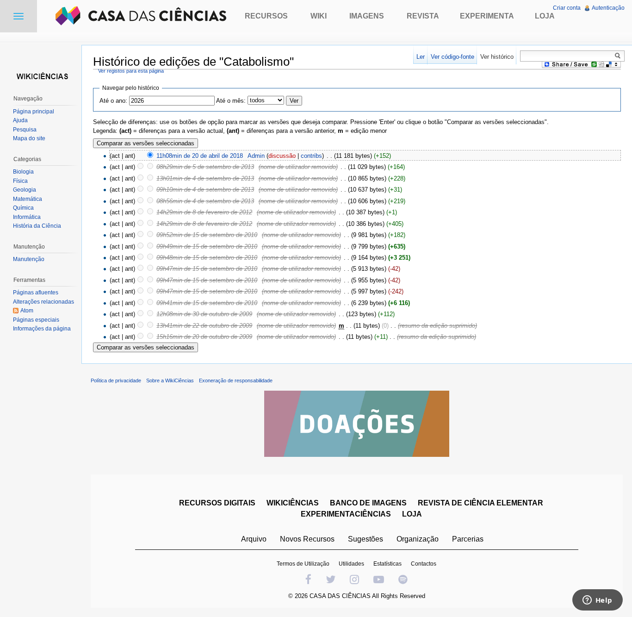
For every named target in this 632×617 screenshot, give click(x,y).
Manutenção (28, 259)
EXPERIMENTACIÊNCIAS (346, 514)
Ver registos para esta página (131, 71)
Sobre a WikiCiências (170, 380)
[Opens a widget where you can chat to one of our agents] (597, 600)
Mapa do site (29, 138)
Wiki (318, 16)
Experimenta (487, 16)
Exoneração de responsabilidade (236, 380)
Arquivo (253, 539)
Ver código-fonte (452, 56)
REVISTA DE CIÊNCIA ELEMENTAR (480, 503)
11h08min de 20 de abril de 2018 (199, 155)
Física (20, 181)
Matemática (27, 199)
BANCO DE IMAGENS (368, 503)
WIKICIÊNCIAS (292, 503)
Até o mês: (231, 100)
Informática (27, 217)
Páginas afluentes (35, 292)
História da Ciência (37, 226)
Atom (26, 310)
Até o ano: (113, 100)
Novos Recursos (307, 539)
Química (23, 208)
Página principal (33, 111)
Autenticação (608, 8)
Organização (418, 539)
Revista (423, 16)
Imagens (366, 16)
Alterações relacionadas (43, 302)
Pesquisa (25, 129)
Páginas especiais (36, 320)
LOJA (412, 514)
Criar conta (567, 8)
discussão (282, 155)
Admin (256, 155)
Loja (545, 16)
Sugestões (365, 539)
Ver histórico (497, 56)
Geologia (24, 190)
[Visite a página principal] (41, 75)
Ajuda (20, 120)
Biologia (23, 171)
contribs (311, 155)
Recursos (266, 16)
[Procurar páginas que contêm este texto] (619, 55)
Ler (420, 56)
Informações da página (42, 328)
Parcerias (467, 539)
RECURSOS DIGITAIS (217, 503)
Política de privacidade (116, 380)
